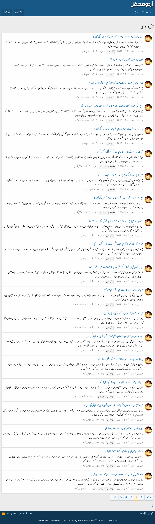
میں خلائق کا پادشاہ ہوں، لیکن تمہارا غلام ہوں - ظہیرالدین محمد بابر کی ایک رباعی (113, 405)
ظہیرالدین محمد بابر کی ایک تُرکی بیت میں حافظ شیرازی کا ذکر (121, 382)
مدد (8, 514)
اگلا (115, 497)
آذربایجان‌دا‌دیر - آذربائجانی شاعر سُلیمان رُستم (125, 60)
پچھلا (147, 497)
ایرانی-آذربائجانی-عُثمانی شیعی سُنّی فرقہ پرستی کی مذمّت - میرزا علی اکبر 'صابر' (115, 267)
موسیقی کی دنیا (78, 167)
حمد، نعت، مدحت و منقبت (81, 98)
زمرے (148, 12)
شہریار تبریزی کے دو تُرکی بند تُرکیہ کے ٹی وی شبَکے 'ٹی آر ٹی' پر (120, 152)
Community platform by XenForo (93, 520)
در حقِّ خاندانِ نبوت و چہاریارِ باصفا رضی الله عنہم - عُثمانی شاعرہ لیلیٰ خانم (116, 83)
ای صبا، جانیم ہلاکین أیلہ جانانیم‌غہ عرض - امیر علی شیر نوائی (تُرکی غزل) (116, 221)
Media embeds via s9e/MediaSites (51, 520)
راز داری (14, 514)
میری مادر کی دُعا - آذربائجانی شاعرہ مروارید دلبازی (124, 428)
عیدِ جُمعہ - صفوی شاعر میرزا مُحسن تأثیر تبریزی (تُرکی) (123, 313)
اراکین (136, 12)
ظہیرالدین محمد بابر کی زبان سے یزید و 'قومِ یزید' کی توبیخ (123, 290)
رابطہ (31, 514)
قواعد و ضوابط (23, 514)
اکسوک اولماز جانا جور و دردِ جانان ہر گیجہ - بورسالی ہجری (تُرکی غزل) (118, 37)
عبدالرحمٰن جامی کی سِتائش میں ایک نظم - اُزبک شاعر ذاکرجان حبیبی (118, 244)
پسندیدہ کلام (86, 52)
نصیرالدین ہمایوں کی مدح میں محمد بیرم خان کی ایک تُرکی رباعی (120, 175)
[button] (143, 12)
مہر (149, 514)
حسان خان (140, 52)
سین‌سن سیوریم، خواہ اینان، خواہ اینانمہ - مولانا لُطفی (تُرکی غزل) (118, 198)
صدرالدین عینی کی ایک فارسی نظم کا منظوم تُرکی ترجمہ (123, 451)
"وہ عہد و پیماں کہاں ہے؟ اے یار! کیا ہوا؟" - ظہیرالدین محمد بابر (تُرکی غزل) (114, 336)
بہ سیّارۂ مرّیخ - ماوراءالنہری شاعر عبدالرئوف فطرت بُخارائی (120, 359)
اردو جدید (141, 514)
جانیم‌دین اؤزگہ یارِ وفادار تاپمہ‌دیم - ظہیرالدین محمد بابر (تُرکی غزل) (118, 129)
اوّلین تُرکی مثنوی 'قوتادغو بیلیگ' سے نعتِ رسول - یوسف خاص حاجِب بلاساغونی (112, 106)
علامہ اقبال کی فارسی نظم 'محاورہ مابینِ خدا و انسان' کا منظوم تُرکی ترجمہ (117, 474)
